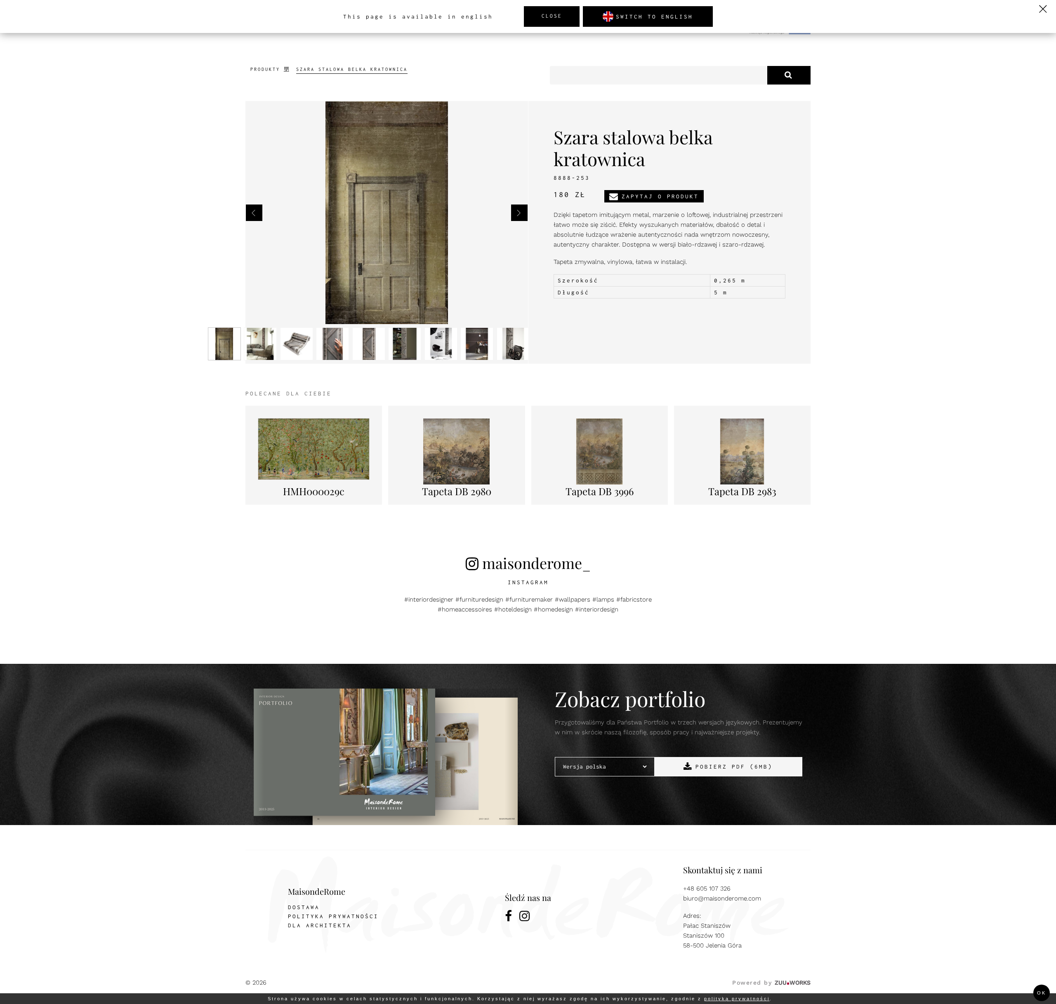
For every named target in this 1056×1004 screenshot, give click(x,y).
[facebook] (509, 917)
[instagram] (525, 917)
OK (1041, 992)
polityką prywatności (737, 998)
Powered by (771, 982)
